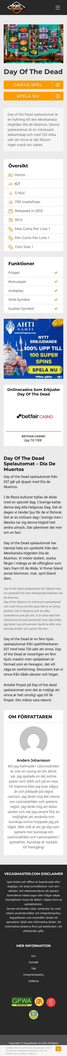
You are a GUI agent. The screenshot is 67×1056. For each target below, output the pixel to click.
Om (33, 956)
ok (58, 1048)
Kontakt (33, 962)
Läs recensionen (48, 425)
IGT (17, 184)
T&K (33, 968)
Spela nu (28, 96)
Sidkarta (33, 981)
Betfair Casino (33, 436)
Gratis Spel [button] (28, 84)
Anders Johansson (33, 760)
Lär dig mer (31, 1053)
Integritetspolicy (33, 974)
